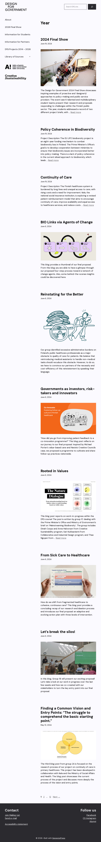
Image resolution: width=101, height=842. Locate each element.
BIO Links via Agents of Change (67, 222)
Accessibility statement (16, 824)
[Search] (92, 7)
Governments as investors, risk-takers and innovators (68, 391)
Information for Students (17, 34)
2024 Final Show (54, 39)
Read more (75, 112)
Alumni (93, 821)
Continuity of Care (56, 177)
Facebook (91, 815)
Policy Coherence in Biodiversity (68, 129)
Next (56, 796)
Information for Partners (17, 42)
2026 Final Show (13, 27)
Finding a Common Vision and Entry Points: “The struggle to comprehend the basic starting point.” (67, 714)
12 (50, 796)
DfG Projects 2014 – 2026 (18, 49)
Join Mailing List (12, 815)
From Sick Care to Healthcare (65, 555)
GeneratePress (58, 838)
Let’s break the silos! (58, 631)
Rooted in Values (54, 471)
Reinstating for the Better (62, 294)
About (8, 19)
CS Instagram (89, 818)
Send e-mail (11, 818)
